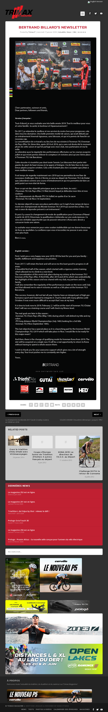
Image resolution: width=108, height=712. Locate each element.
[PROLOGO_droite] (69, 612)
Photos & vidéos (44, 709)
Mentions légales (34, 706)
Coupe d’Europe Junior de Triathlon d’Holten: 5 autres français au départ (42, 456)
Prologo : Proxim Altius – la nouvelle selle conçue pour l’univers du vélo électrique (45, 539)
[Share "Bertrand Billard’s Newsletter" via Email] (52, 404)
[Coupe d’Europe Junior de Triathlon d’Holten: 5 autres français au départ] (42, 442)
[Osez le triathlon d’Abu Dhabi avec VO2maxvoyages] (18, 440)
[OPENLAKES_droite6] (54, 673)
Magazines (85, 709)
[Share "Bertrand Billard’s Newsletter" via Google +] (41, 404)
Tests (31, 709)
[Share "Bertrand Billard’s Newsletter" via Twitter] (36, 404)
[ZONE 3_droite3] (54, 642)
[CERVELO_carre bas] (61, 591)
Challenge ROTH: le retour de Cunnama (89, 472)
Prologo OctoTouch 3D (18, 520)
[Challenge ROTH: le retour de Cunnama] (89, 451)
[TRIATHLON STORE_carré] (22, 599)
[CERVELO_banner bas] (49, 702)
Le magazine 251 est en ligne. (21, 502)
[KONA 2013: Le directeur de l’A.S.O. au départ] (65, 442)
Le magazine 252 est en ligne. (21, 492)
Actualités (62, 32)
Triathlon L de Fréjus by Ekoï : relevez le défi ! (28, 511)
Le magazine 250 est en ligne (21, 530)
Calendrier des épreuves (66, 709)
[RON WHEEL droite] (26, 612)
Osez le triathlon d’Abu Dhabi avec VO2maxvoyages (18, 451)
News (69, 32)
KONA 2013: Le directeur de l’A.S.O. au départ (66, 454)
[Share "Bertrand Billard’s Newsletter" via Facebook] (31, 404)
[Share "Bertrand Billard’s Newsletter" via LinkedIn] (46, 404)
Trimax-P (31, 32)
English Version (96, 1)
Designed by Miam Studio (57, 706)
